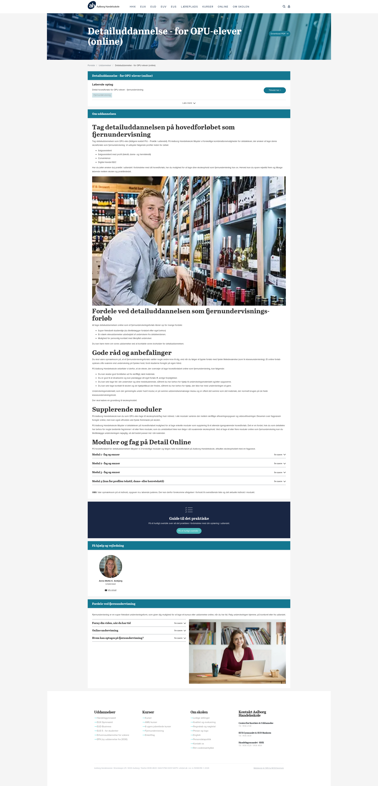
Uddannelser (105, 65)
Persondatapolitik (202, 739)
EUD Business (104, 726)
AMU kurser (151, 722)
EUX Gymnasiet (105, 722)
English (197, 735)
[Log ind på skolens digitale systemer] (289, 6)
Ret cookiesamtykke (203, 747)
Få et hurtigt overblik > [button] (189, 531)
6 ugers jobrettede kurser (158, 726)
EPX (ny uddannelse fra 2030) (112, 739)
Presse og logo (200, 730)
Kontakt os (198, 743)
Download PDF (278, 33)
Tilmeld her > (275, 90)
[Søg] (284, 6)
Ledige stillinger (201, 717)
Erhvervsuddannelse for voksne (113, 735)
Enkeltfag (150, 735)
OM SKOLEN (241, 6)
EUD (153, 6)
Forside (91, 65)
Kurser (148, 712)
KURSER (207, 6)
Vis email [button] (112, 590)
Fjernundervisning (102, 95)
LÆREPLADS (189, 6)
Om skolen (199, 712)
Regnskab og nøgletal (204, 726)
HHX (133, 6)
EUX (143, 6)
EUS (174, 6)
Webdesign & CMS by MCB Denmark (269, 768)
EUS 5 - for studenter (107, 730)
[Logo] (108, 5)
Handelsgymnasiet (106, 717)
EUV (164, 6)
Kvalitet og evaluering (204, 722)
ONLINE (223, 6)
